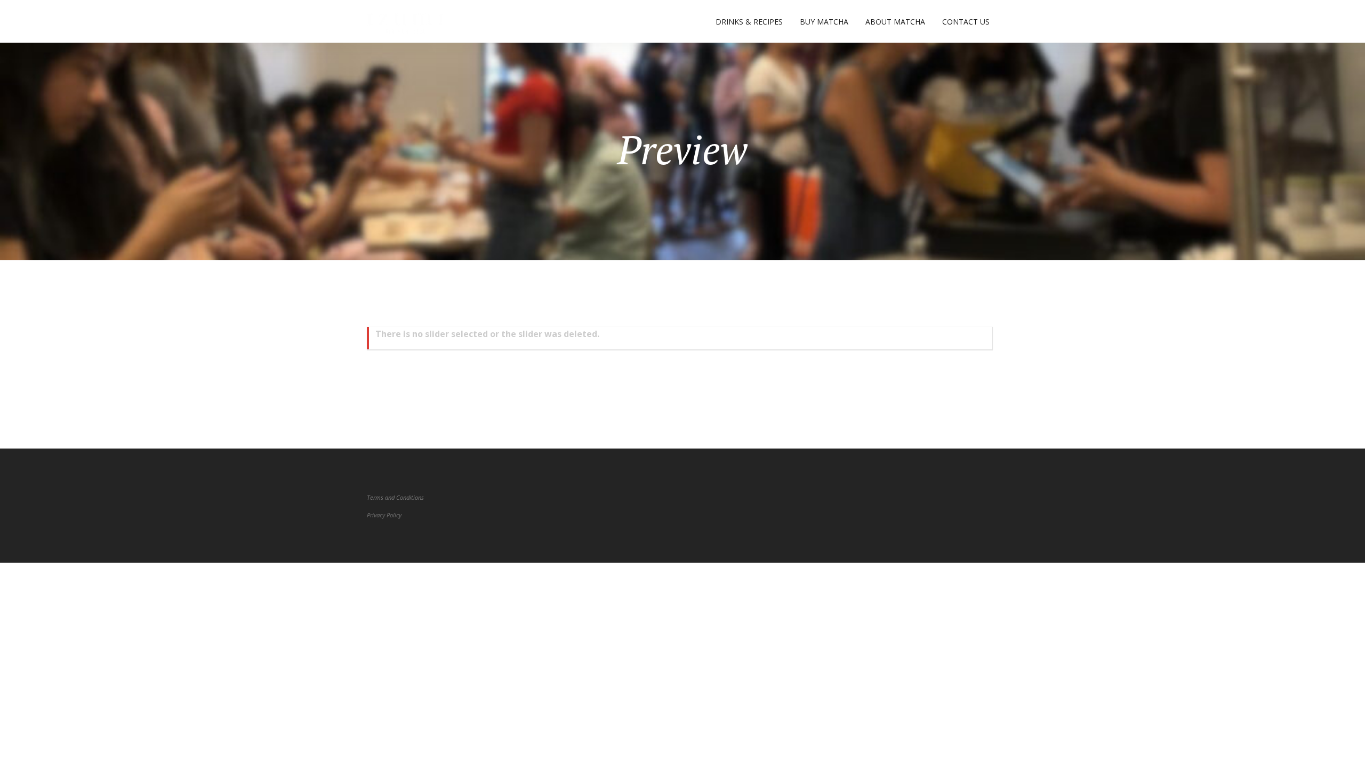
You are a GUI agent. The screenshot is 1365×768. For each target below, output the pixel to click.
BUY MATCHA (824, 22)
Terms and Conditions (395, 497)
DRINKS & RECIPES (749, 22)
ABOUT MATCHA (895, 22)
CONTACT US (966, 22)
